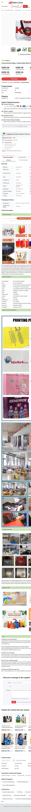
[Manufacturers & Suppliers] (15, 2)
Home (2, 10)
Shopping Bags (18, 10)
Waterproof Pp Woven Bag (20, 795)
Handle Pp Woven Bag (7, 798)
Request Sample (25, 82)
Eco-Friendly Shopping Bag (9, 785)
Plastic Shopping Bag (26, 10)
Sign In (3, 150)
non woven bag (18, 763)
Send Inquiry (14, 79)
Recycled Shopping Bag (22, 781)
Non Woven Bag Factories (8, 792)
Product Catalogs (22, 760)
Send (14, 702)
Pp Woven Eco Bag (7, 795)
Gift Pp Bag (19, 792)
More (2, 801)
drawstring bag (4, 768)
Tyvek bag (3, 765)
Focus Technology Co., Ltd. (18, 806)
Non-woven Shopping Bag (8, 781)
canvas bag (4, 763)
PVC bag (16, 765)
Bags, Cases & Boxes (9, 10)
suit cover (17, 768)
